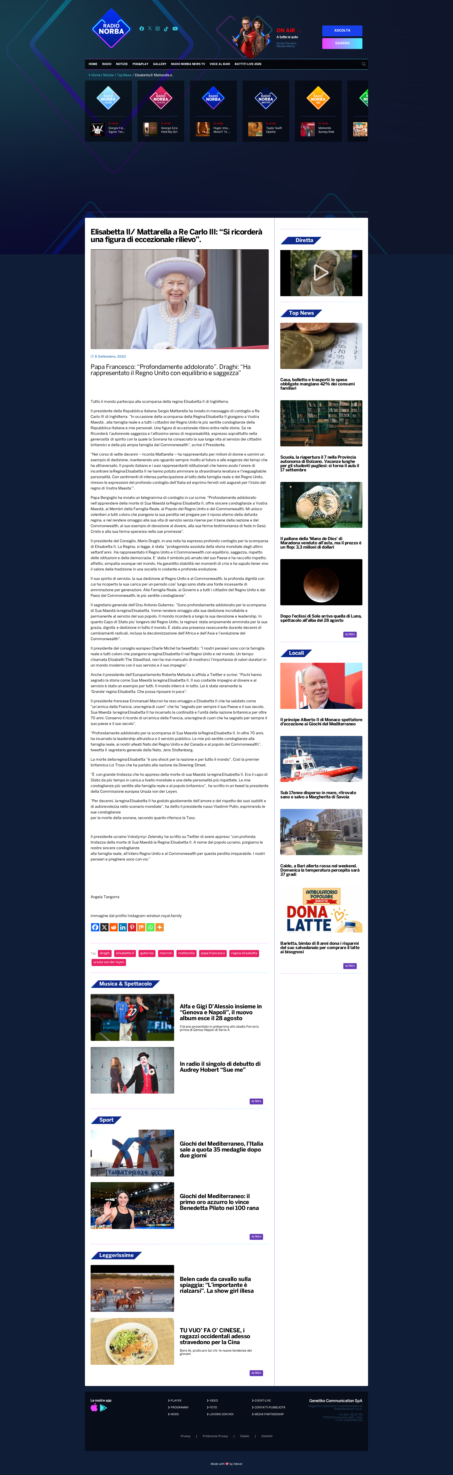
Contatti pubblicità (269, 1407)
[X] (104, 927)
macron (166, 953)
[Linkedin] (123, 927)
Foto (213, 1407)
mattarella (186, 953)
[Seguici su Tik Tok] (166, 29)
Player (175, 1400)
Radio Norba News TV (188, 64)
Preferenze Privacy (215, 1436)
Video (213, 1400)
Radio (106, 64)
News (174, 1414)
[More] (159, 927)
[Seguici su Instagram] (157, 29)
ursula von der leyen (108, 962)
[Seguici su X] (150, 29)
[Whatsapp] (150, 927)
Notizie (122, 64)
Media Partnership (269, 1414)
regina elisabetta (244, 953)
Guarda (342, 43)
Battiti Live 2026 (248, 64)
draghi (105, 953)
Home (93, 64)
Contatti (267, 1436)
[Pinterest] (132, 927)
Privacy (185, 1436)
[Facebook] (95, 927)
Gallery (159, 64)
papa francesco (213, 953)
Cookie (244, 1436)
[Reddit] (113, 927)
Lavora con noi (221, 1414)
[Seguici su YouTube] (175, 29)
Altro (256, 1101)
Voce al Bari (220, 64)
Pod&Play (140, 64)
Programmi (179, 1407)
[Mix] (141, 927)
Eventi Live (262, 1400)
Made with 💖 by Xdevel (226, 1464)
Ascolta (342, 30)
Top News (124, 75)
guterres (147, 953)
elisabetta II (125, 953)
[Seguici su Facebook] (141, 29)
